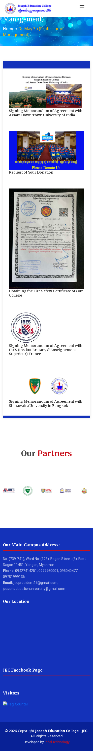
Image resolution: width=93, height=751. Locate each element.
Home (8, 28)
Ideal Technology (57, 742)
